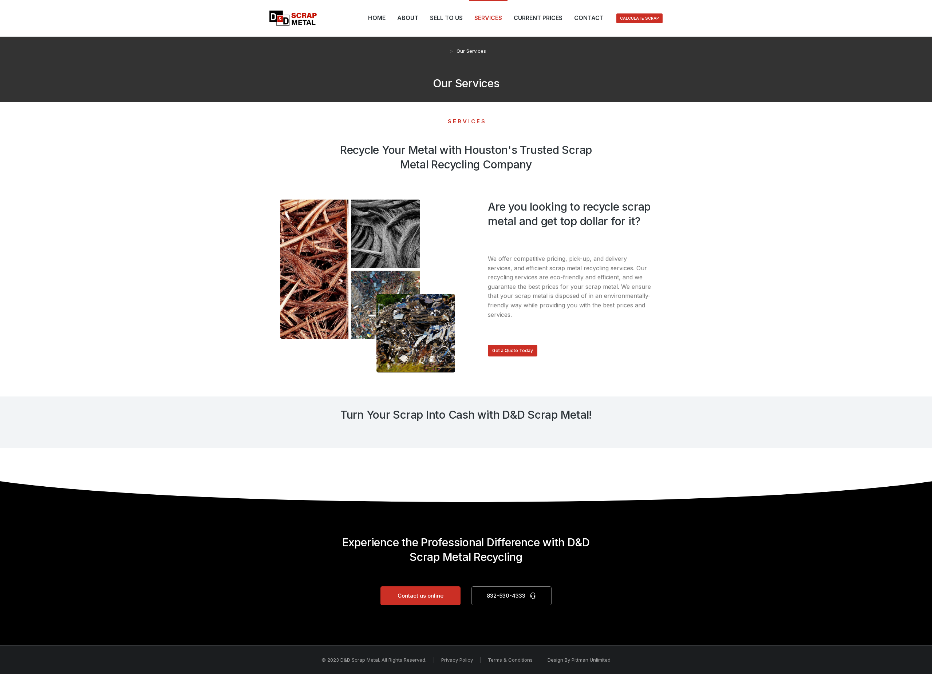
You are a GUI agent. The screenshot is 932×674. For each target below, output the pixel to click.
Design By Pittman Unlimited (579, 660)
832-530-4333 (506, 595)
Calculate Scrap (639, 18)
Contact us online (420, 595)
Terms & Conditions (510, 660)
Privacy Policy (457, 660)
